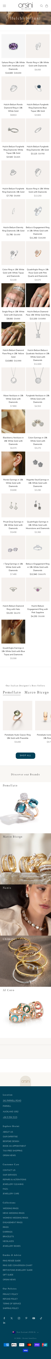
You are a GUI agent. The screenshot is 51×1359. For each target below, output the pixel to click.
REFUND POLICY (10, 1299)
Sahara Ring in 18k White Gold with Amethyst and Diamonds (13, 65)
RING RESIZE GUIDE (12, 1260)
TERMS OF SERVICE (12, 1303)
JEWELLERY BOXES (12, 1246)
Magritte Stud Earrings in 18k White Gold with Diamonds (37, 483)
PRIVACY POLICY (10, 1294)
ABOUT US (8, 1132)
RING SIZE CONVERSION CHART (17, 1265)
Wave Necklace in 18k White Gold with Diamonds (13, 398)
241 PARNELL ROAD (12, 1100)
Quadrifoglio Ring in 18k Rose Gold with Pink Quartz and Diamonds (38, 272)
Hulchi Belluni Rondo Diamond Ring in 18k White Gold (13, 107)
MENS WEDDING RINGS (14, 1213)
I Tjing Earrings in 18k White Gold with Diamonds (13, 567)
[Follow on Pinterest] (26, 1318)
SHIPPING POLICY (11, 1308)
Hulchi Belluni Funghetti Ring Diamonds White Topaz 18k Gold (13, 149)
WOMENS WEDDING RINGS (15, 1217)
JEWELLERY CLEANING (13, 1184)
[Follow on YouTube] (33, 1318)
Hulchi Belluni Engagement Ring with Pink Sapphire (37, 609)
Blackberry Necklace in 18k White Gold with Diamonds (13, 441)
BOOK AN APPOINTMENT (14, 1146)
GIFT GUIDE (8, 1274)
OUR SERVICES (10, 1175)
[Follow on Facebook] (4, 1318)
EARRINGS (7, 1232)
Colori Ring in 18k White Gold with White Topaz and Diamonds (13, 272)
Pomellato (12, 692)
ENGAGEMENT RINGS (13, 1222)
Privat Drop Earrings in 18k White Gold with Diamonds (13, 525)
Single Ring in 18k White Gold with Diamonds (13, 313)
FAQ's (5, 1189)
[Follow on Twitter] (11, 1318)
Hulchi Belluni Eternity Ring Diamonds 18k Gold (13, 229)
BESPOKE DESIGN (11, 1141)
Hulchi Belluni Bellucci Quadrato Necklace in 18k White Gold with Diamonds (37, 355)
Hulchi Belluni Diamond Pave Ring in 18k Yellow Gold (13, 353)
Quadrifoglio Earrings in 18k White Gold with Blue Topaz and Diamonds (13, 651)
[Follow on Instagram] (19, 1318)
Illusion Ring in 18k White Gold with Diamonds (37, 190)
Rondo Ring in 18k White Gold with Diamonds (37, 64)
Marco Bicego (37, 692)
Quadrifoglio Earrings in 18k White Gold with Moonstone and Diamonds (37, 525)
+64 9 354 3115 (10, 1117)
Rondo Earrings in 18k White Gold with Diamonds (13, 483)
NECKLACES (8, 1241)
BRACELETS (8, 1236)
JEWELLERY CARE (11, 1193)
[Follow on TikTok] (41, 1318)
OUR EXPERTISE (10, 1136)
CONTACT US (9, 1170)
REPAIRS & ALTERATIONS (14, 1179)
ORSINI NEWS (9, 1155)
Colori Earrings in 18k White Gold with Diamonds (37, 441)
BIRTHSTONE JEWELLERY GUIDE (18, 1270)
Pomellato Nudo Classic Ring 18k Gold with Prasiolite (18, 736)
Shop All (25, 755)
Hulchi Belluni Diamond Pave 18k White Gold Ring (38, 313)
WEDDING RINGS (11, 1208)
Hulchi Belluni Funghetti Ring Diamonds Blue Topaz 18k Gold (37, 107)
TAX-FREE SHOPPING (12, 1150)
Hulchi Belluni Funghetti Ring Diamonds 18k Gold (38, 148)
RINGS (6, 1227)
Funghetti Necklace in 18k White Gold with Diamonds (37, 398)
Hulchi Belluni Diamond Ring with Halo (13, 608)
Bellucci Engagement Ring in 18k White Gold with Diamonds (37, 230)
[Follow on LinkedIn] (4, 1322)
